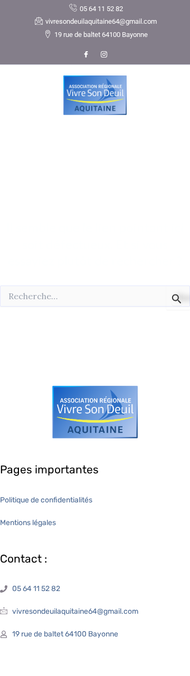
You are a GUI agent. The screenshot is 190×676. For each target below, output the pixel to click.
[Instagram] (104, 54)
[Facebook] (86, 54)
